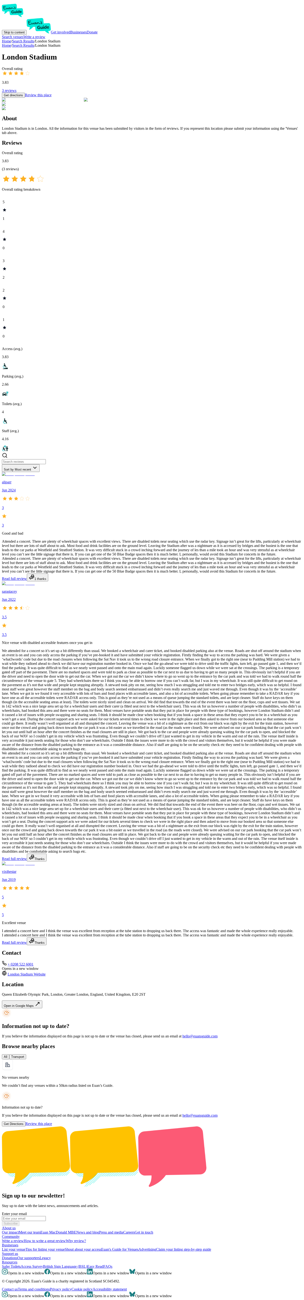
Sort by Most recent (17, 469)
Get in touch (144, 1232)
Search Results (23, 45)
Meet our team (29, 1232)
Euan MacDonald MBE (58, 1232)
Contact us (10, 1289)
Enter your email (14, 1214)
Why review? (76, 1241)
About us (9, 1228)
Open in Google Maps (19, 1006)
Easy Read (95, 1266)
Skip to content (14, 32)
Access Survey (32, 1266)
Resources (9, 1262)
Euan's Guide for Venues (119, 1249)
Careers (129, 1232)
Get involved (60, 32)
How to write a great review (45, 1241)
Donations (9, 1258)
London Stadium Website (27, 974)
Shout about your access (83, 1249)
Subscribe (11, 1223)
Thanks (39, 859)
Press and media (111, 1232)
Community (11, 1237)
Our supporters (28, 1258)
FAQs (107, 1266)
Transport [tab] (17, 1057)
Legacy (45, 1258)
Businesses (78, 32)
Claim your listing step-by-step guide (183, 1249)
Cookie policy (82, 1289)
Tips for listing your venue (45, 1249)
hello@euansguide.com (200, 1036)
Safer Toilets (11, 1266)
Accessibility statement (110, 1289)
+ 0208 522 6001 (20, 964)
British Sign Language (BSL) (65, 1266)
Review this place (38, 95)
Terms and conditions (34, 1289)
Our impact (10, 1232)
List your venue (13, 1249)
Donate (92, 32)
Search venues (13, 37)
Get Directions (14, 1124)
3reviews (9, 90)
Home (6, 45)
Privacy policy (60, 1289)
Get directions (13, 95)
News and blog (87, 1232)
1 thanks (40, 579)
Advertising (147, 1249)
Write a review (34, 37)
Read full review (14, 579)
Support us (10, 1254)
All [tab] (5, 1057)
